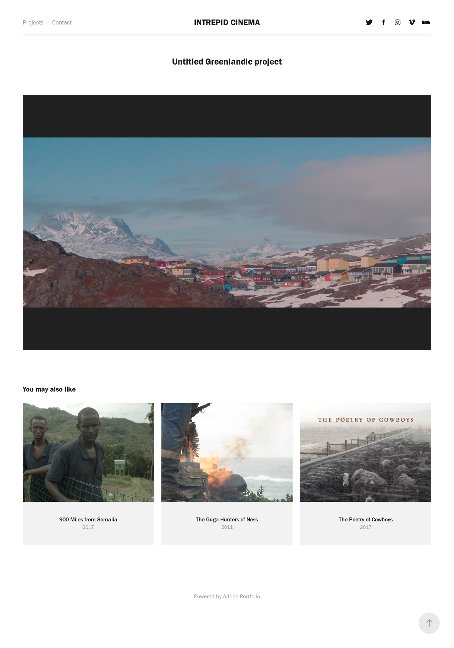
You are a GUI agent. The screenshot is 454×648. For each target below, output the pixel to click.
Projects (33, 22)
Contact (62, 22)
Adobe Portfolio (241, 596)
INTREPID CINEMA (227, 22)
